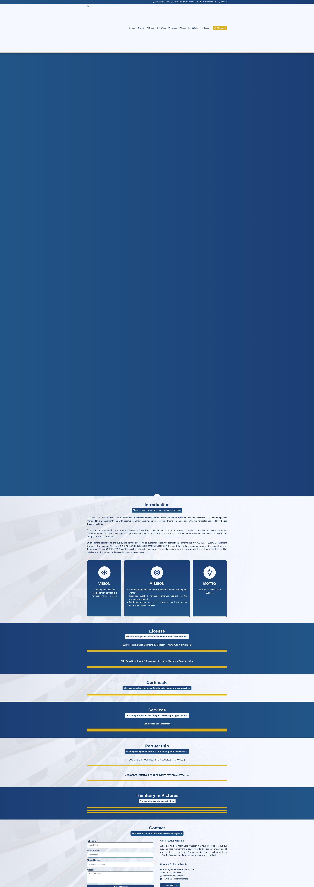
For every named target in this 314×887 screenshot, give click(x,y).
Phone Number (94, 860)
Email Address (93, 850)
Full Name (91, 841)
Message (91, 870)
